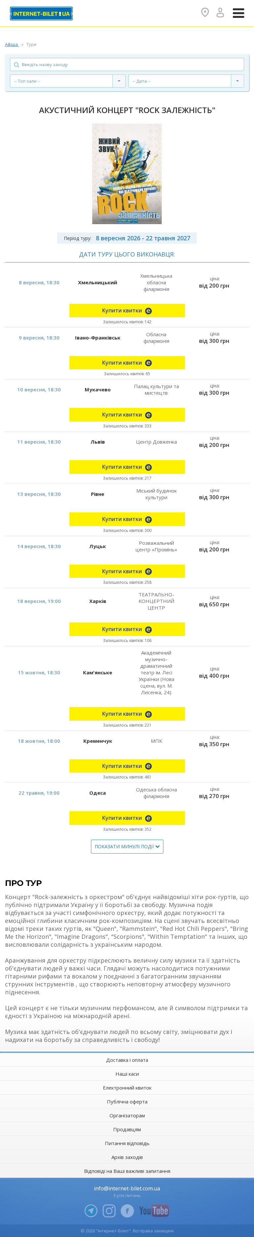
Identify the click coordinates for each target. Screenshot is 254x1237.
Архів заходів (127, 1157)
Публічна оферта (127, 1101)
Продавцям (127, 1129)
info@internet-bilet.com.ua (127, 1188)
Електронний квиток (127, 1087)
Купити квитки (122, 310)
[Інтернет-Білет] (41, 13)
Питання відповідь (127, 1143)
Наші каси (127, 1073)
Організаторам (127, 1115)
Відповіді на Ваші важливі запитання (127, 1171)
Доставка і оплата (127, 1060)
